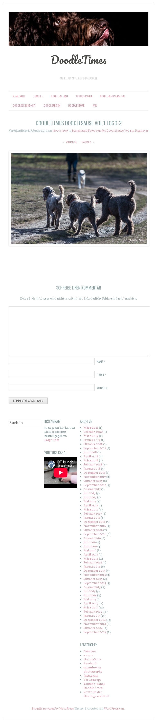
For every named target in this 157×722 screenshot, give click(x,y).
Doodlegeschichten (112, 96)
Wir (95, 105)
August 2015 (92, 587)
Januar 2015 (92, 616)
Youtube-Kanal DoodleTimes (94, 686)
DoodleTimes (79, 60)
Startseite (19, 96)
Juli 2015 (89, 591)
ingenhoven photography (93, 670)
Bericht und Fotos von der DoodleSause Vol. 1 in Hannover (110, 131)
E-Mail (101, 374)
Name (101, 361)
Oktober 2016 (93, 530)
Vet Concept (92, 680)
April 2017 (91, 505)
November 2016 (95, 526)
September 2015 (95, 583)
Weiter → (88, 142)
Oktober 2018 (93, 444)
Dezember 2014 (95, 620)
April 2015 (91, 603)
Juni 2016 (90, 546)
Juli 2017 (89, 493)
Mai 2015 (90, 599)
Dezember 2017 (94, 473)
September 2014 (95, 632)
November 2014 (95, 624)
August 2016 (92, 538)
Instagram (91, 676)
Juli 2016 (90, 542)
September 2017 (95, 485)
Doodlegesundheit (24, 105)
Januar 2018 (92, 469)
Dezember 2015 (94, 571)
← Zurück (69, 142)
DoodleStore (76, 105)
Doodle (38, 96)
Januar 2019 (92, 440)
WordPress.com (114, 709)
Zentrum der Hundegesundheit (96, 694)
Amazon (90, 651)
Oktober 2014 (93, 628)
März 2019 (91, 436)
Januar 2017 (92, 518)
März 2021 (91, 428)
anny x (88, 655)
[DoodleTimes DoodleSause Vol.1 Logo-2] (78, 198)
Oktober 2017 (93, 481)
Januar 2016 (92, 567)
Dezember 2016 (94, 522)
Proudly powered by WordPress (53, 709)
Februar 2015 (93, 612)
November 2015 (95, 575)
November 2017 (95, 477)
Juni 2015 (90, 595)
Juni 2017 (90, 497)
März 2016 (91, 559)
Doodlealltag (59, 96)
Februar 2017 (93, 514)
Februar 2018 (93, 465)
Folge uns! (51, 440)
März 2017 (91, 510)
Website (102, 387)
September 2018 (95, 448)
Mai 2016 (90, 551)
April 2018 (91, 456)
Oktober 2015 (93, 579)
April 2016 (91, 555)
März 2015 (91, 608)
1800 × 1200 (60, 131)
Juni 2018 (90, 452)
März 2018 (91, 460)
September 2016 (95, 534)
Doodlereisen (52, 105)
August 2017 (92, 489)
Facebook (90, 663)
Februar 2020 (93, 432)
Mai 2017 (90, 501)
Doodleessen (84, 96)
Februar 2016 (93, 563)
